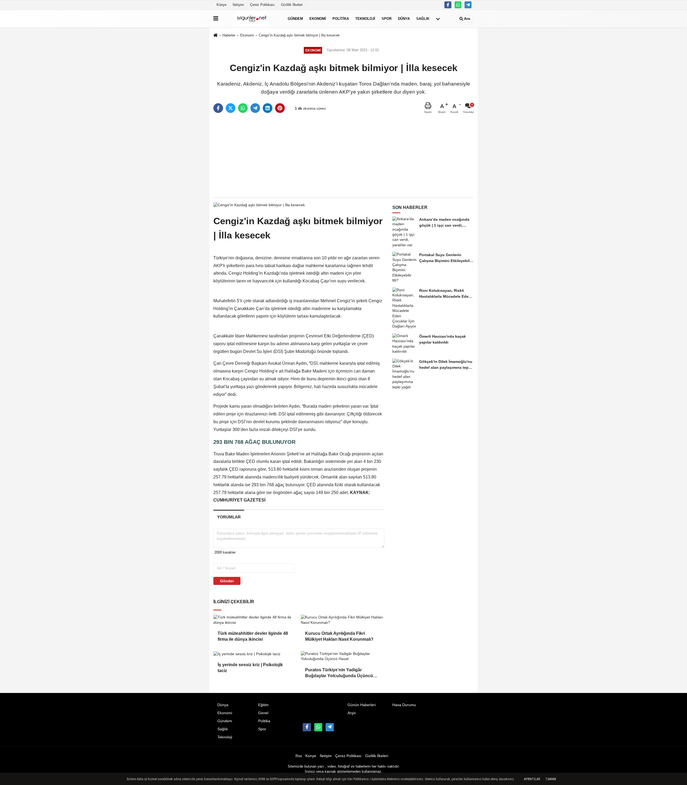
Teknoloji (365, 19)
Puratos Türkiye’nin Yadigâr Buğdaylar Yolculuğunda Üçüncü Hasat (339, 673)
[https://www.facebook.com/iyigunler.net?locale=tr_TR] (447, 4)
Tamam (550, 779)
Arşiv (352, 713)
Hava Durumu (404, 705)
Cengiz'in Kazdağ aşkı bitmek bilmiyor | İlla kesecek (299, 35)
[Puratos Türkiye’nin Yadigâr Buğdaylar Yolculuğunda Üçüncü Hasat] (342, 656)
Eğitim (263, 705)
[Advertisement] (343, 155)
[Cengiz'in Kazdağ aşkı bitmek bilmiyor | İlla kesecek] (259, 205)
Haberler (228, 35)
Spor (387, 19)
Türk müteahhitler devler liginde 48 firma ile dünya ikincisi (253, 636)
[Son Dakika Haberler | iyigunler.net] (252, 19)
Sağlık (422, 19)
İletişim (238, 5)
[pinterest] (280, 108)
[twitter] (230, 108)
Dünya (404, 19)
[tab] (228, 517)
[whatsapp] (243, 108)
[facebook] (218, 108)
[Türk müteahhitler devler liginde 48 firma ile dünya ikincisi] (255, 620)
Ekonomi (317, 19)
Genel (263, 713)
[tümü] (438, 19)
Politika (340, 19)
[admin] (468, 4)
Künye (221, 5)
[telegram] (255, 108)
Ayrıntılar (532, 779)
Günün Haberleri (362, 705)
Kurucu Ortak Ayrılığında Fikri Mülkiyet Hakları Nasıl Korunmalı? (339, 636)
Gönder (227, 581)
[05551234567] (458, 4)
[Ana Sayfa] (215, 36)
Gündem (295, 19)
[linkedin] (267, 108)
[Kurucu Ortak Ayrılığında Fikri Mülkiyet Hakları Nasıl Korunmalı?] (342, 620)
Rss (298, 756)
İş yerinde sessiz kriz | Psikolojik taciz (250, 667)
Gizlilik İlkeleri (292, 5)
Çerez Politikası (262, 5)
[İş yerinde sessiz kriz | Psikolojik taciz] (255, 654)
